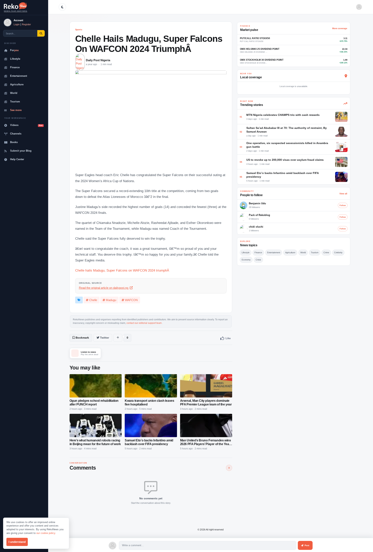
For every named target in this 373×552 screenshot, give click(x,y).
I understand (17, 541)
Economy (246, 260)
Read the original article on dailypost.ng (104, 287)
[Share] (117, 338)
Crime (326, 252)
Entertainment (18, 76)
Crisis (258, 260)
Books (14, 142)
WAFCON (131, 300)
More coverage (339, 28)
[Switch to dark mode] (62, 7)
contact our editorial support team (144, 323)
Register (26, 24)
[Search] (41, 33)
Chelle (93, 300)
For (14, 50)
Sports (78, 29)
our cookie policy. (46, 533)
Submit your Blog (20, 150)
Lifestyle (15, 59)
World (13, 93)
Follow (343, 205)
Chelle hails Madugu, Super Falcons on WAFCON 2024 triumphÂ (122, 270)
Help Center (17, 159)
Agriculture (17, 84)
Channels (15, 133)
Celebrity (338, 252)
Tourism (15, 101)
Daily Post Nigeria (98, 60)
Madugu (111, 300)
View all (343, 193)
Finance (15, 67)
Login (17, 24)
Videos (26, 125)
